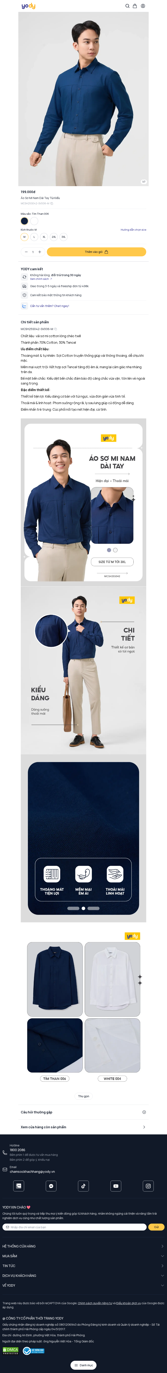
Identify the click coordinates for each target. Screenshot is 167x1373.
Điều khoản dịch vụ (128, 1303)
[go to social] (18, 1186)
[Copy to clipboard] (51, 203)
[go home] (29, 6)
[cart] (134, 5)
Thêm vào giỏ (94, 252)
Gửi (156, 1227)
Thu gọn (83, 1096)
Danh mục (86, 1365)
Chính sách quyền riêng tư (95, 1303)
